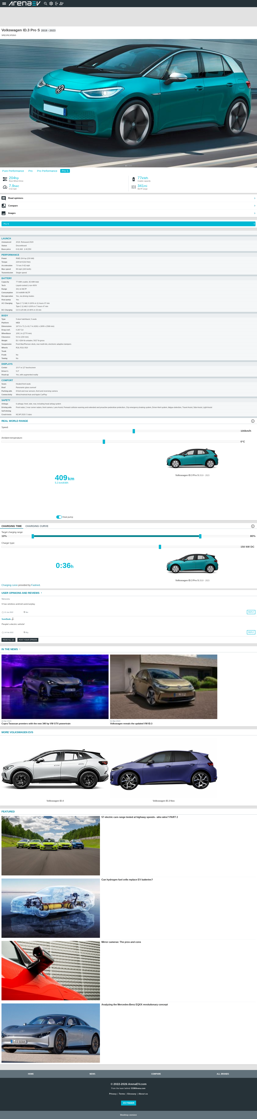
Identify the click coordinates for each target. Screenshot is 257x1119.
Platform (5, 323)
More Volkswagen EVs (17, 732)
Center (4, 368)
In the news (10, 649)
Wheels (4, 348)
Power (4, 258)
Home (31, 1074)
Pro (30, 170)
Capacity (5, 282)
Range (4, 289)
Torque (4, 262)
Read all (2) (8, 640)
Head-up (5, 375)
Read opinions (15, 198)
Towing (4, 358)
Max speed (6, 269)
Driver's (4, 371)
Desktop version (128, 1115)
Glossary (131, 1094)
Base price (6, 249)
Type (3, 319)
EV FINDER (128, 1103)
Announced (6, 242)
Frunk (3, 355)
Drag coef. (5, 330)
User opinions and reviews (20, 593)
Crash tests (6, 414)
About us (143, 1094)
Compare (13, 205)
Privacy (113, 1094)
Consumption (7, 293)
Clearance (5, 337)
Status (4, 246)
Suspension (6, 344)
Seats (3, 384)
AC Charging (6, 303)
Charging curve (9, 585)
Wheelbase (6, 333)
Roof (3, 387)
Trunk (3, 351)
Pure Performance (13, 170)
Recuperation (7, 296)
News (92, 1074)
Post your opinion (28, 640)
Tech (3, 285)
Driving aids (6, 407)
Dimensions (6, 326)
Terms (122, 1094)
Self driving (6, 411)
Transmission (7, 273)
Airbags (4, 404)
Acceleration (6, 266)
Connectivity (6, 395)
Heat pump (6, 300)
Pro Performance (47, 170)
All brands (223, 1074)
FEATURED (8, 811)
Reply (251, 612)
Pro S (65, 170)
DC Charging (6, 310)
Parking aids (6, 391)
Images (12, 213)
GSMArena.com (138, 1088)
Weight (4, 341)
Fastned (35, 585)
